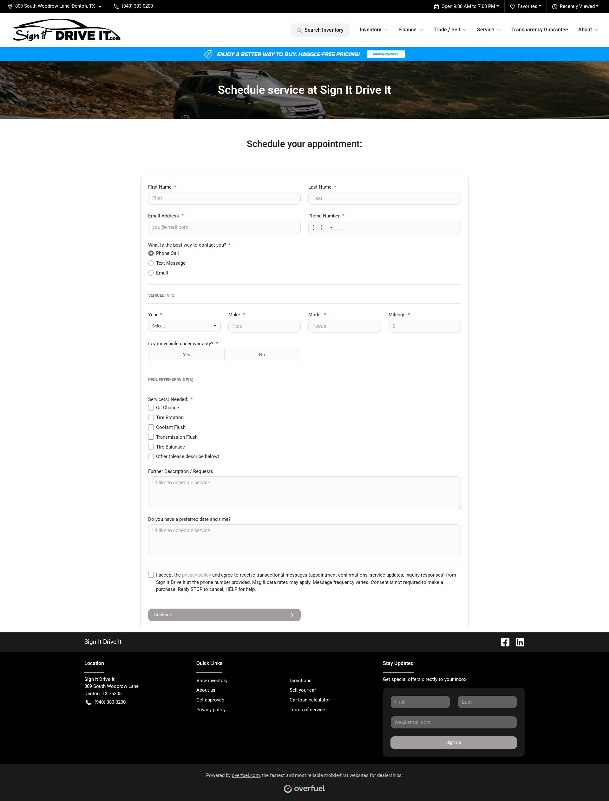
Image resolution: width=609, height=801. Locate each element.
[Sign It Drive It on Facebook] (502, 641)
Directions (300, 680)
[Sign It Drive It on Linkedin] (517, 641)
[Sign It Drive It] (67, 30)
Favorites (527, 6)
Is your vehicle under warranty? (183, 343)
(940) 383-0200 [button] (137, 6)
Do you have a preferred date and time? (189, 519)
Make (236, 315)
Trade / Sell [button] (447, 30)
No (262, 354)
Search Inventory (324, 30)
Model (317, 315)
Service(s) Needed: (170, 399)
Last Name (322, 187)
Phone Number (326, 216)
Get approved (210, 700)
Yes (186, 354)
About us (205, 690)
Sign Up (453, 742)
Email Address (166, 216)
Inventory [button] (370, 30)
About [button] (585, 30)
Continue (163, 614)
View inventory (211, 680)
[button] (57, 6)
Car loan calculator (310, 700)
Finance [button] (407, 30)
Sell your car (303, 690)
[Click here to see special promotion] (304, 54)
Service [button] (485, 30)
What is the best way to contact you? (189, 245)
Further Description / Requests (180, 471)
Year (155, 315)
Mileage (399, 315)
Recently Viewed (577, 6)
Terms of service (307, 710)
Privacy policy (211, 710)
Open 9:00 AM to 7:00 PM (468, 6)
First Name (162, 187)
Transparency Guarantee (539, 30)
